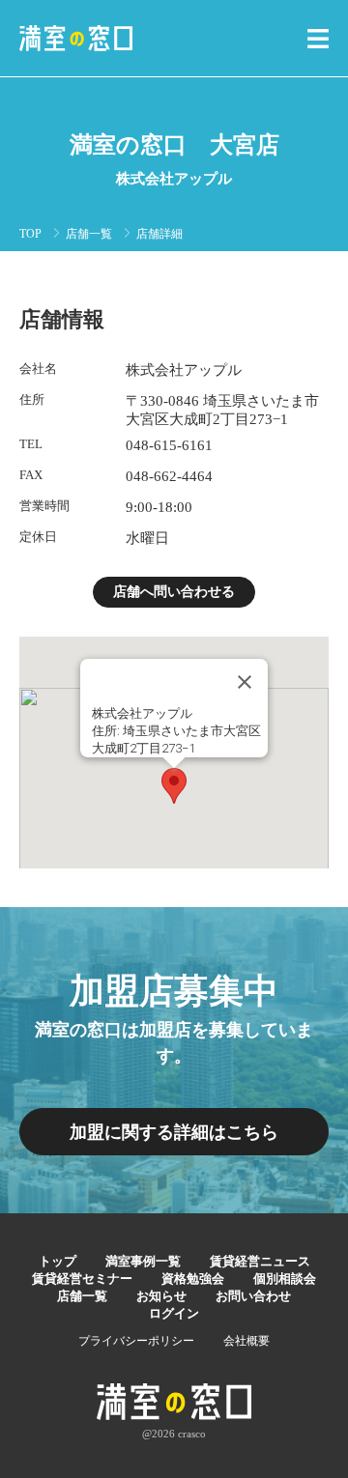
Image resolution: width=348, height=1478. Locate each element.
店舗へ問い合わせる (174, 591)
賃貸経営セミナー (82, 1278)
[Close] (244, 682)
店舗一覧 (89, 234)
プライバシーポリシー (136, 1341)
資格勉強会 (192, 1278)
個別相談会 (284, 1278)
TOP (30, 234)
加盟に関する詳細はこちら (174, 1132)
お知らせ (161, 1296)
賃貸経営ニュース (260, 1261)
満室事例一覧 (143, 1261)
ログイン (174, 1313)
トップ (57, 1261)
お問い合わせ (253, 1296)
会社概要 (246, 1341)
